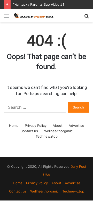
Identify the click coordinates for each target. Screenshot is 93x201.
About (58, 125)
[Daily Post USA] (33, 16)
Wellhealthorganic (58, 131)
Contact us (29, 131)
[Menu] (6, 17)
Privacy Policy (36, 125)
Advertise (76, 125)
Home (14, 125)
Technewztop (47, 136)
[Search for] (86, 17)
